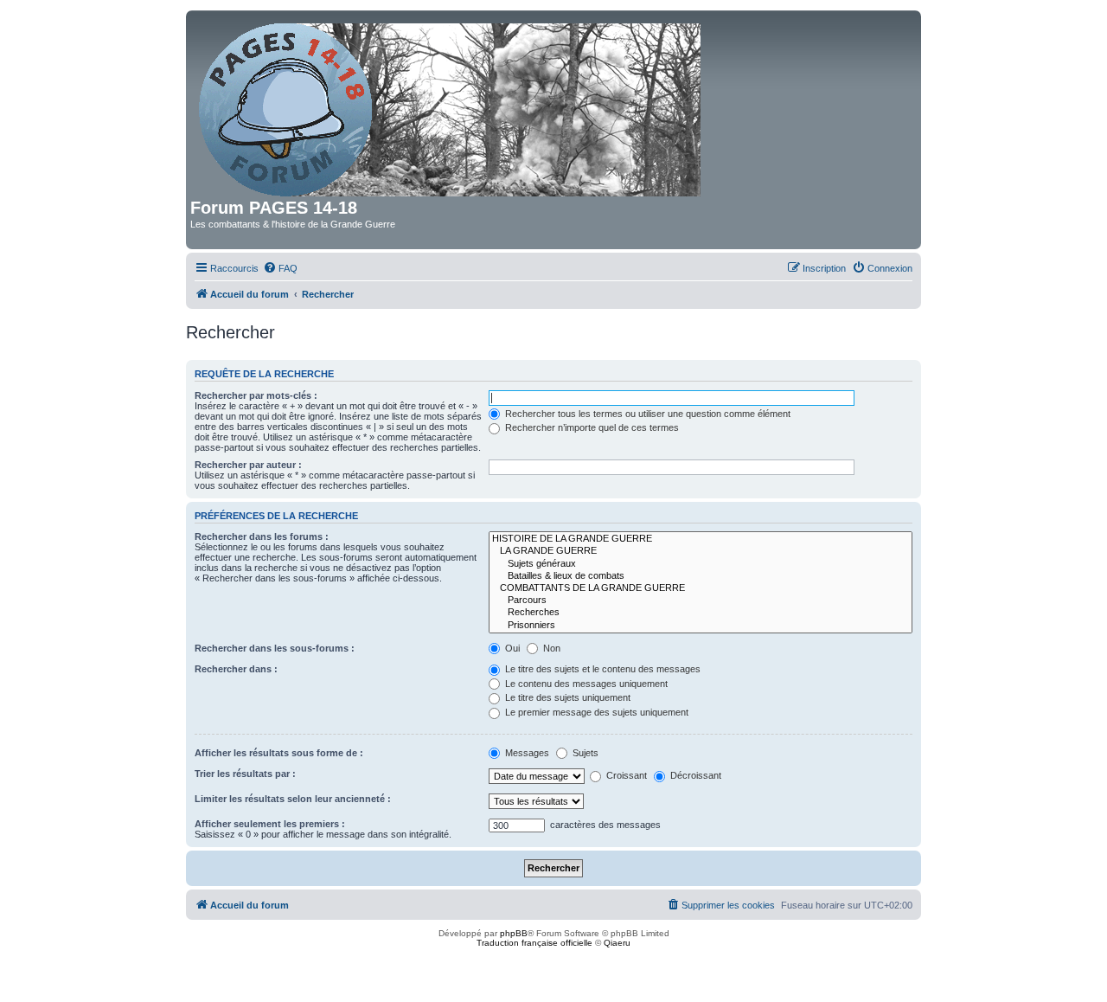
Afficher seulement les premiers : (270, 824)
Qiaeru (617, 942)
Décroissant (694, 775)
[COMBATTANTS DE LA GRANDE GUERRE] (700, 588)
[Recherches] (700, 613)
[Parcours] (700, 600)
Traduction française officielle (534, 942)
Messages (525, 753)
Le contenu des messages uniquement (585, 683)
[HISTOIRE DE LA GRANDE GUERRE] (700, 539)
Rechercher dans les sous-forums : (275, 648)
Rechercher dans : (236, 669)
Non (550, 648)
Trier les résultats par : (245, 773)
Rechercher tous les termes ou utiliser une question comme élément (646, 413)
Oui (511, 648)
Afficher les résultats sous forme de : (279, 753)
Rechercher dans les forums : (262, 536)
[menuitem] (280, 268)
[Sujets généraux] (700, 564)
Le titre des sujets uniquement (566, 697)
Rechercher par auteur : (248, 464)
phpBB (514, 933)
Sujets (584, 753)
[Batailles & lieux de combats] (700, 576)
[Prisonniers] (700, 626)
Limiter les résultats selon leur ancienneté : (293, 798)
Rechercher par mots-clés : (256, 395)
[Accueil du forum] (451, 106)
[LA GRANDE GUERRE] (700, 551)
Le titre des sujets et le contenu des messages (601, 669)
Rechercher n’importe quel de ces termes (590, 427)
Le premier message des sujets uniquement (595, 712)
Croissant (625, 775)
